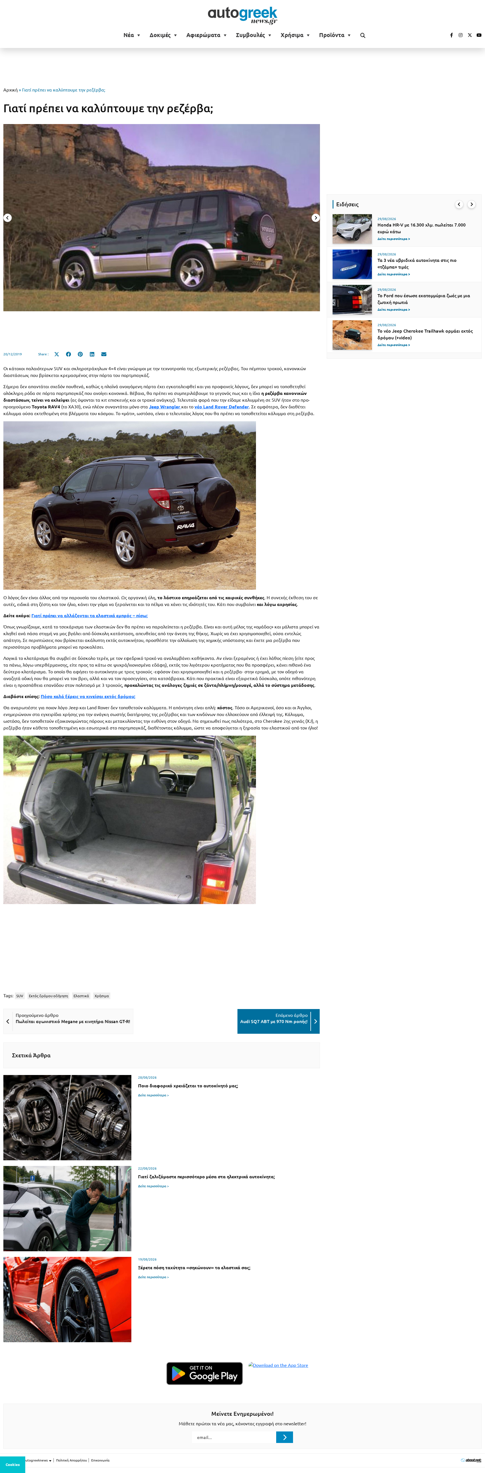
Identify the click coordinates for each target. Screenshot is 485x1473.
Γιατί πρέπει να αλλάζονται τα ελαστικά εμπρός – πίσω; (89, 615)
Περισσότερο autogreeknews (26, 1460)
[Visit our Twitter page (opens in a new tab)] (468, 35)
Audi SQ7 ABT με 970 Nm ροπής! (274, 1021)
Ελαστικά (81, 996)
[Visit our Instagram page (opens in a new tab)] (458, 35)
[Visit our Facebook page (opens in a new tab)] (449, 35)
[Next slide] (316, 218)
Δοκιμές (160, 35)
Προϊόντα (331, 35)
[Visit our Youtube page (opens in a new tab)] (477, 35)
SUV (19, 996)
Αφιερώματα (203, 35)
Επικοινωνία (100, 1460)
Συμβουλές (250, 35)
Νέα (128, 35)
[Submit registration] (284, 1437)
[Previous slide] (7, 218)
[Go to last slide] (459, 204)
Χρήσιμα (292, 35)
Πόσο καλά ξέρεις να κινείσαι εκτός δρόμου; (88, 696)
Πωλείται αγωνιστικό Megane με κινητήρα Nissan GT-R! (73, 1021)
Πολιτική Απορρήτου (71, 1460)
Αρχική (10, 89)
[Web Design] (471, 1460)
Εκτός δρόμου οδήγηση (48, 996)
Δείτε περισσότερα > (153, 1095)
